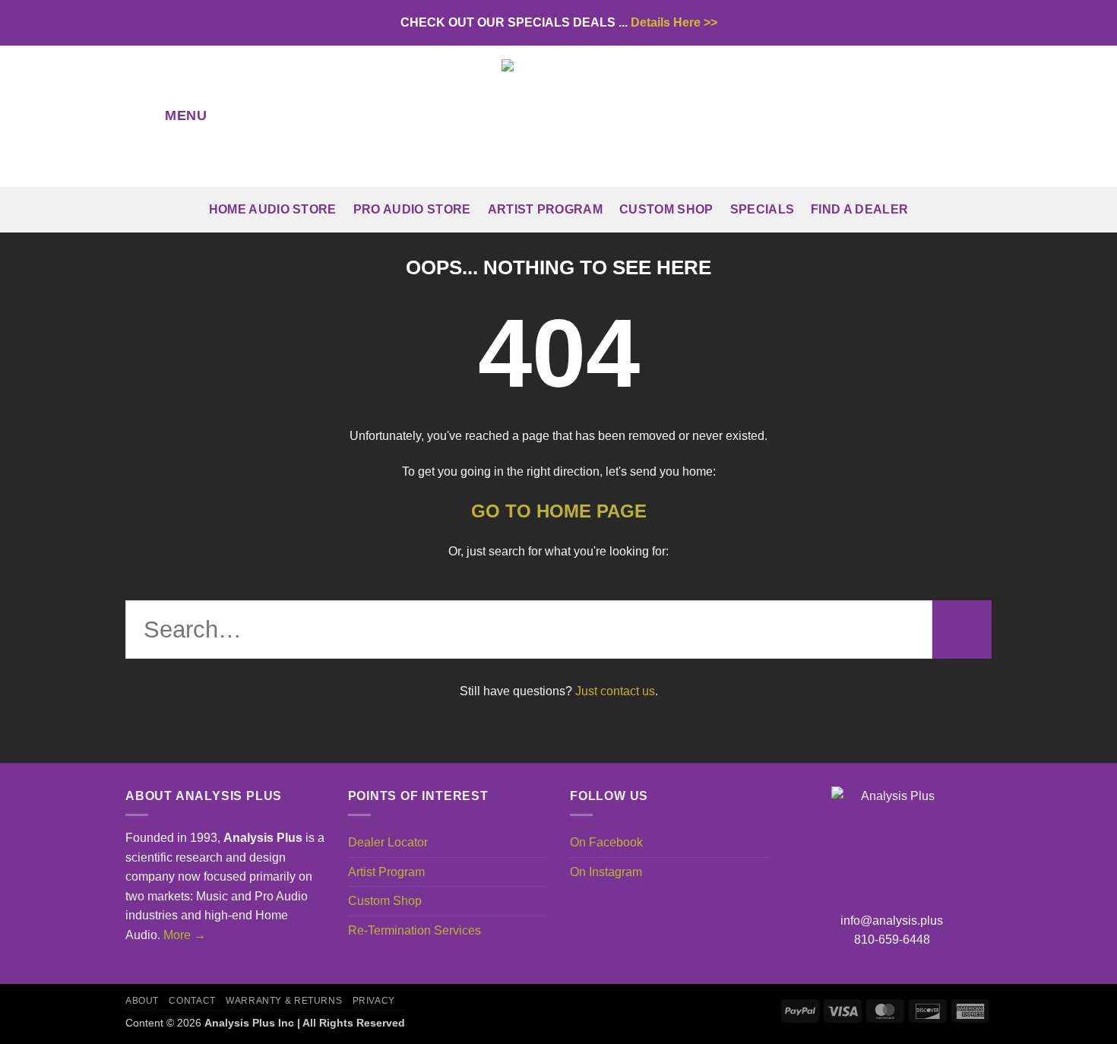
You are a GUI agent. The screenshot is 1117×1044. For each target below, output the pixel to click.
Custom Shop (666, 209)
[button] (171, 116)
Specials (762, 209)
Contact (192, 1000)
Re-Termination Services (414, 930)
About (142, 1000)
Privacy (374, 1000)
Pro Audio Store (412, 209)
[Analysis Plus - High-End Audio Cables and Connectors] (558, 116)
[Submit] (962, 630)
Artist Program (545, 209)
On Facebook (606, 842)
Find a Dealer (859, 209)
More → (184, 935)
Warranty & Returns (284, 1000)
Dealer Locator (388, 842)
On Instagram (606, 871)
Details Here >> (674, 22)
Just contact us (615, 691)
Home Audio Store (273, 209)
